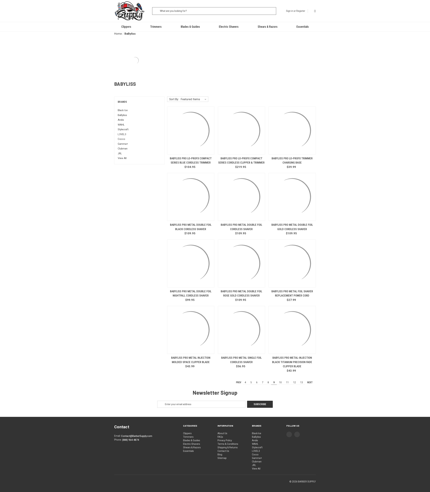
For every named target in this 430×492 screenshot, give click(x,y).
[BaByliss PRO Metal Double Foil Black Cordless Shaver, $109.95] (191, 197)
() (315, 11)
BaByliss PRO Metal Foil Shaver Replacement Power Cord (292, 293)
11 (287, 382)
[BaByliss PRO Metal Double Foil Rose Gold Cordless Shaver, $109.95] (241, 263)
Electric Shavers (229, 26)
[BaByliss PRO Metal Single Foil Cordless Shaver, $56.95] (241, 330)
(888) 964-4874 (130, 439)
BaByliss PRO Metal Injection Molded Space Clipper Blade (190, 360)
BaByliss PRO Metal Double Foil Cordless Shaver (241, 227)
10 (280, 382)
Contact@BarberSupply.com (136, 436)
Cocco (121, 139)
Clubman (122, 148)
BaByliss (122, 115)
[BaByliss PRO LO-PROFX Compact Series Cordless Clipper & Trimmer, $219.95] (241, 130)
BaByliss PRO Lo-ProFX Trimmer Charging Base (292, 160)
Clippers (126, 26)
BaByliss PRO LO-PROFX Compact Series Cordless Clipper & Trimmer (241, 160)
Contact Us (223, 451)
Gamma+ (123, 143)
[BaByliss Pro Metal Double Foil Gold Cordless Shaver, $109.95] (292, 197)
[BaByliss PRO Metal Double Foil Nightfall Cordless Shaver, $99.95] (191, 263)
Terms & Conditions (228, 444)
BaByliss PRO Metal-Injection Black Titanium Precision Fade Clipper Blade (292, 362)
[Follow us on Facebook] (289, 434)
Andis (121, 119)
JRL (120, 153)
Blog (220, 454)
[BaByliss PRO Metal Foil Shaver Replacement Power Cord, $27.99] (292, 263)
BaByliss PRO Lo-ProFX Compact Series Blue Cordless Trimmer (191, 160)
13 (301, 382)
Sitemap (222, 458)
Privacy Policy (225, 440)
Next (310, 382)
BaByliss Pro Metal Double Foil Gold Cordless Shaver (292, 227)
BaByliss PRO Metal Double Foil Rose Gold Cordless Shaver (241, 293)
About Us (222, 433)
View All (122, 158)
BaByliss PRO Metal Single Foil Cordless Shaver (241, 360)
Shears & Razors (267, 26)
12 (294, 382)
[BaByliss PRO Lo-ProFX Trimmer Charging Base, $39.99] (292, 130)
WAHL (121, 124)
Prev (238, 382)
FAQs (220, 437)
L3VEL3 (122, 134)
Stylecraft (123, 129)
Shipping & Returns (228, 447)
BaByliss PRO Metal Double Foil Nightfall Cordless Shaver (190, 293)
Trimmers (156, 26)
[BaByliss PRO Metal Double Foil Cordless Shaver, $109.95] (241, 197)
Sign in (289, 11)
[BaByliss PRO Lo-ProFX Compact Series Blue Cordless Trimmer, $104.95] (191, 130)
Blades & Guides (190, 26)
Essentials (302, 26)
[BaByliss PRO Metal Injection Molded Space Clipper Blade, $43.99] (191, 330)
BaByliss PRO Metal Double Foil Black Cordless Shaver (190, 227)
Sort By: (174, 99)
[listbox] (194, 99)
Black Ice (123, 110)
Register (300, 11)
